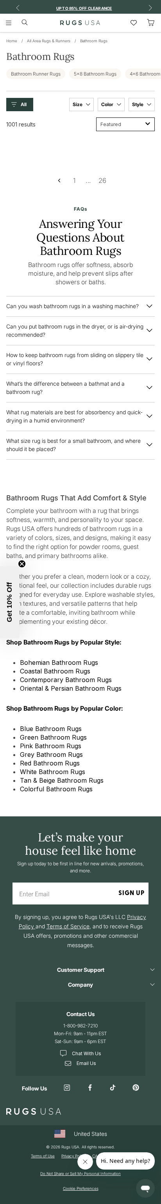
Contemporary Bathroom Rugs (66, 680)
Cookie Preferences (80, 1188)
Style (138, 104)
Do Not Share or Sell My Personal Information (80, 1174)
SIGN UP (131, 893)
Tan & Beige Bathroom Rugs (62, 780)
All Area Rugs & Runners (48, 40)
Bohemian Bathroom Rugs (59, 662)
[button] (21, 104)
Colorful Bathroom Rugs (56, 789)
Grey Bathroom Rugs (51, 754)
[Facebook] (90, 1088)
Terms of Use (43, 1156)
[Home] (80, 23)
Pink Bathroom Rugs (50, 746)
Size (78, 104)
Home (11, 40)
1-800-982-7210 (80, 1026)
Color (107, 104)
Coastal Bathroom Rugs (55, 671)
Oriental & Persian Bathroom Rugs (71, 688)
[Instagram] (67, 1088)
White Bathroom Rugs (52, 772)
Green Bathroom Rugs (53, 737)
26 (102, 180)
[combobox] (125, 124)
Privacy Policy (73, 1156)
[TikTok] (112, 1088)
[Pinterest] (135, 1088)
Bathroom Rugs (93, 40)
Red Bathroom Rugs (50, 763)
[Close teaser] (22, 564)
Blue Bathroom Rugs (51, 729)
